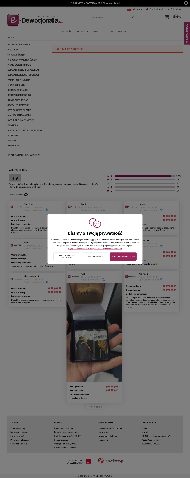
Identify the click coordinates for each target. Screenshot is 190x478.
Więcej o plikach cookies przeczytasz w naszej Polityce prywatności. (95, 249)
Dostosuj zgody (95, 257)
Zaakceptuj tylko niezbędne (67, 256)
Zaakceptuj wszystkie (123, 257)
